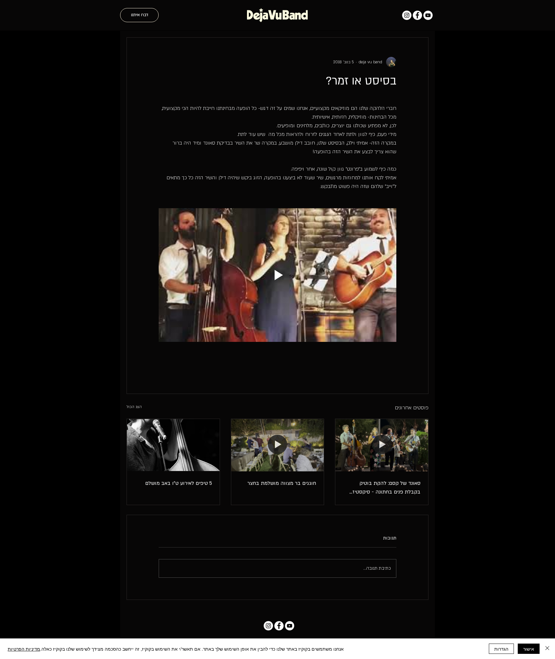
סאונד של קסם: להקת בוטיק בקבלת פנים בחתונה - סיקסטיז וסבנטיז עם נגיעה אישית (386, 488)
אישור (528, 649)
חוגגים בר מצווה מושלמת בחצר (281, 483)
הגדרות (501, 649)
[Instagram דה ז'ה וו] (406, 15)
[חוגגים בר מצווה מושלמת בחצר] (277, 445)
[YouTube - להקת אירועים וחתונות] (428, 15)
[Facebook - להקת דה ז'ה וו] (417, 15)
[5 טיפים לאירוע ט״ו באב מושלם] (173, 445)
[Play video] (277, 275)
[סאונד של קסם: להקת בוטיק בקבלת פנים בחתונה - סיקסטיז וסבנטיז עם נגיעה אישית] (381, 445)
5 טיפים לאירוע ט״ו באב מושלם (178, 483)
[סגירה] (547, 649)
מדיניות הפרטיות (24, 649)
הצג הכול (134, 406)
